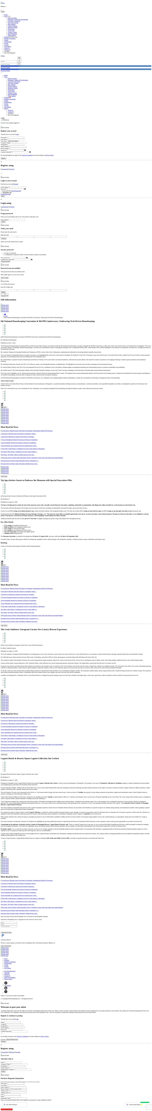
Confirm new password (7, 259)
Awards (6, 45)
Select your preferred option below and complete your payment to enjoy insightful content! (26, 1100)
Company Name (5, 143)
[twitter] (5, 992)
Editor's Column (12, 18)
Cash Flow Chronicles (14, 21)
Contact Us (7, 49)
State (2, 1096)
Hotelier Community (10, 962)
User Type (4, 141)
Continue (3, 238)
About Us (7, 48)
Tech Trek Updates (13, 22)
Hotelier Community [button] (10, 38)
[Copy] (5, 332)
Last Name (4, 139)
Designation (4, 144)
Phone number (5, 148)
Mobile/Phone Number (8, 1069)
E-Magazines (8, 42)
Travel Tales (11, 30)
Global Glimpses (12, 26)
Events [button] (6, 43)
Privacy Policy (8, 979)
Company (3, 1024)
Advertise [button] (7, 973)
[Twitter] (5, 328)
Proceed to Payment (6, 1109)
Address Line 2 (5, 1092)
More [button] (5, 108)
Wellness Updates (13, 27)
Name (2, 1022)
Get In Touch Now (6, 946)
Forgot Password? (16, 191)
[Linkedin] (5, 327)
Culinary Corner (12, 32)
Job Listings (7, 46)
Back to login (4, 277)
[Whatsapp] (5, 325)
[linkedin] (7, 985)
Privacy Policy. (50, 155)
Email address (5, 187)
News (5, 16)
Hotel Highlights (12, 34)
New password (5, 257)
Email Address (5, 146)
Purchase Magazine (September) (10, 66)
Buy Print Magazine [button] (9, 971)
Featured (6, 37)
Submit (3, 221)
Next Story (4, 476)
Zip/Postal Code (5, 1098)
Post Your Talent (5, 67)
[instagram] (5, 984)
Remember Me (6, 191)
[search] (19, 59)
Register (3, 158)
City (2, 1094)
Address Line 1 (5, 1091)
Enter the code (5, 235)
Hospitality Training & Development (18, 19)
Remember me (7, 192)
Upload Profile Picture (12, 1039)
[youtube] (5, 989)
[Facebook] (5, 330)
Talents (6, 40)
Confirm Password (6, 152)
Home (6, 15)
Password (4, 150)
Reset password (5, 261)
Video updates (12, 35)
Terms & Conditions (27, 155)
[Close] (1, 10)
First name (4, 137)
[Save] (5, 334)
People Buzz (11, 29)
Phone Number (5, 1089)
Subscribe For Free (6, 932)
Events (6, 965)
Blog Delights (11, 24)
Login (2, 11)
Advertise (7, 51)
